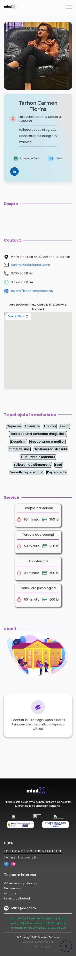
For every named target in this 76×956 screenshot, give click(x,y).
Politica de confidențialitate (38, 942)
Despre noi (12, 888)
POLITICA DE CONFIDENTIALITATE (33, 851)
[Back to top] (66, 946)
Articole (10, 893)
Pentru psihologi (17, 898)
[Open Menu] (69, 7)
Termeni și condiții (21, 857)
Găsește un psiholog (20, 883)
